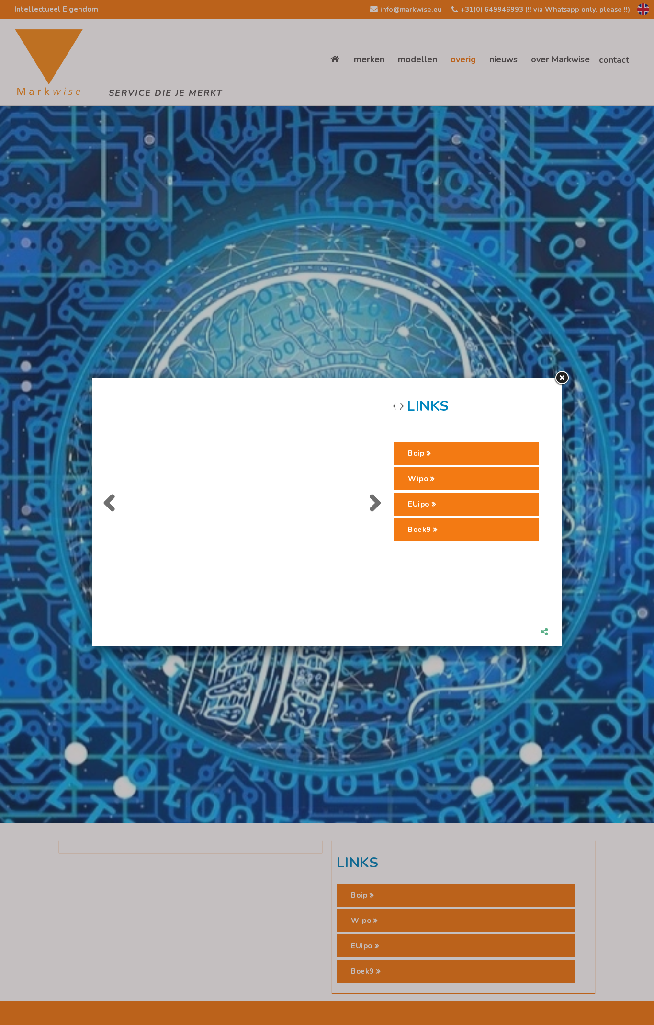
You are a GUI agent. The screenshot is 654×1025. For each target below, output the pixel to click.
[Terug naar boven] (623, 994)
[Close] (561, 378)
